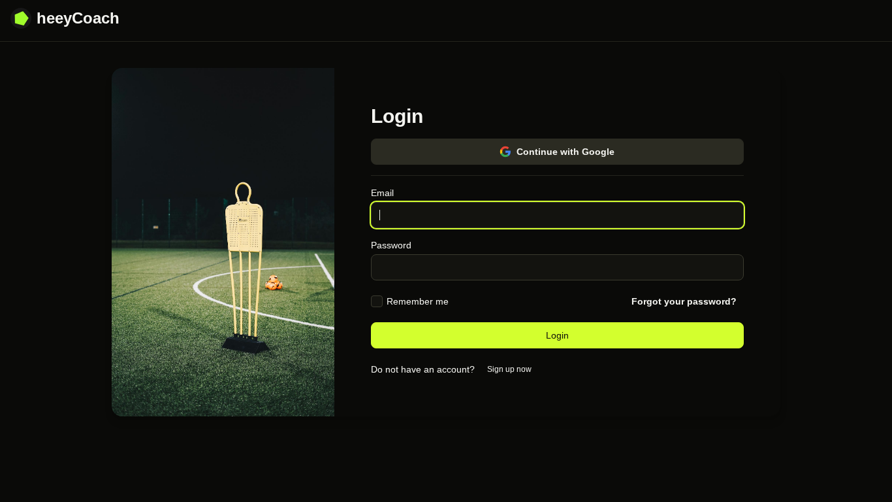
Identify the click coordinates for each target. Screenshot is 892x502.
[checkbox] (377, 301)
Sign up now (509, 369)
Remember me (418, 301)
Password (391, 245)
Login (557, 335)
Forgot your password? (684, 301)
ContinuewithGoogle (565, 151)
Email (382, 193)
